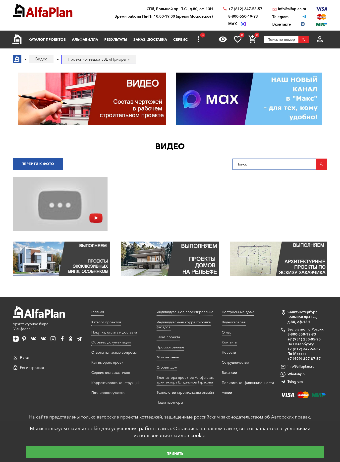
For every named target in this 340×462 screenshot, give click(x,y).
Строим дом (167, 367)
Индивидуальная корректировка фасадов (184, 324)
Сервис (180, 39)
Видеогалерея (234, 322)
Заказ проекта (168, 337)
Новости (229, 352)
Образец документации (111, 342)
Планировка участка (107, 392)
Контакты (229, 342)
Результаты (115, 39)
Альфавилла (85, 39)
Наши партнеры (170, 402)
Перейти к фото (37, 164)
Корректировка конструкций (115, 382)
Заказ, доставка (150, 39)
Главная (97, 312)
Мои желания (168, 357)
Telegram (295, 381)
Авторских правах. (291, 417)
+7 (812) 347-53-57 (245, 9)
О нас (226, 332)
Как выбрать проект (108, 362)
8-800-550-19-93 (243, 16)
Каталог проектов (47, 39)
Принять (175, 453)
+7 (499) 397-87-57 (304, 358)
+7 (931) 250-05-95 (304, 339)
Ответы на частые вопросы (114, 352)
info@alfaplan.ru (292, 9)
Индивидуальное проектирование (185, 312)
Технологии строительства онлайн (185, 392)
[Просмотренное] (223, 39)
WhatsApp (296, 374)
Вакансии (229, 372)
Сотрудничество (235, 362)
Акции (227, 392)
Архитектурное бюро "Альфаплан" (31, 326)
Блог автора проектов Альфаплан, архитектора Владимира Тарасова (185, 380)
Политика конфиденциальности (248, 382)
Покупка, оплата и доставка (114, 332)
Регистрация (32, 367)
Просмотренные (170, 347)
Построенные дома (238, 312)
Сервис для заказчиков (110, 372)
